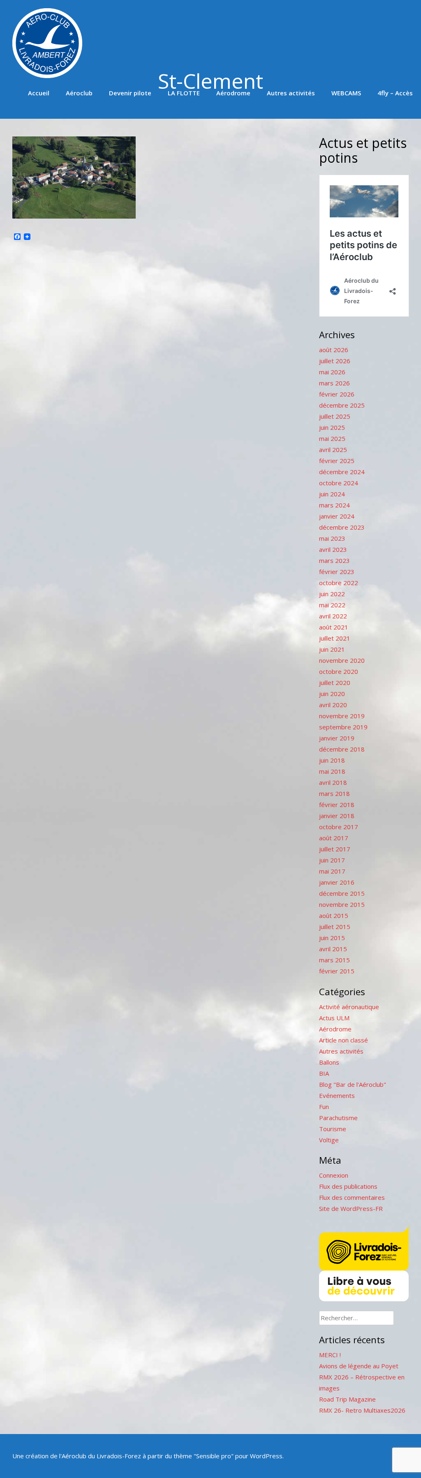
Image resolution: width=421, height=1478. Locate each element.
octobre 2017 (338, 827)
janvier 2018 (336, 816)
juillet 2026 (334, 361)
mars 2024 (334, 505)
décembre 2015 (342, 893)
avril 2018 (333, 782)
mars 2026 (334, 383)
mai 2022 (332, 605)
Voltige (329, 1140)
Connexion (333, 1175)
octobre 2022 (338, 583)
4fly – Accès (395, 93)
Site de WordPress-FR (351, 1208)
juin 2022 (332, 594)
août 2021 (333, 627)
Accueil (38, 93)
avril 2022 (333, 616)
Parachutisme (338, 1118)
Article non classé (343, 1040)
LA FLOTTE (184, 93)
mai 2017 (332, 871)
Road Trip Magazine (347, 1399)
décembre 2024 (342, 472)
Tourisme (332, 1129)
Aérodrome (233, 93)
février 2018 (336, 804)
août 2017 (333, 838)
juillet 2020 (334, 682)
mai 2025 (332, 438)
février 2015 (336, 971)
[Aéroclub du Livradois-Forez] (47, 75)
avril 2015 (333, 949)
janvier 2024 (336, 516)
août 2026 (333, 350)
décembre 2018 (342, 749)
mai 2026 (332, 372)
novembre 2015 (342, 904)
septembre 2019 (343, 727)
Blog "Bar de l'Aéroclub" (352, 1084)
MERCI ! (330, 1355)
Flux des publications (348, 1186)
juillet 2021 (334, 638)
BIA (324, 1073)
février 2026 (336, 394)
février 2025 (336, 461)
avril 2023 (333, 549)
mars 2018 (334, 793)
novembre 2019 (342, 716)
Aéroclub (79, 93)
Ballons (329, 1062)
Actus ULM (334, 1018)
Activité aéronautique (349, 1007)
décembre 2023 (342, 527)
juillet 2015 (334, 926)
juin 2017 (332, 860)
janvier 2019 (336, 738)
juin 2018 (332, 760)
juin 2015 (332, 938)
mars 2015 (334, 960)
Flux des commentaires (352, 1197)
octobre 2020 (338, 671)
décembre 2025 (342, 405)
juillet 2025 (334, 416)
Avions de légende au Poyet (358, 1366)
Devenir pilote (130, 93)
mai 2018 (332, 771)
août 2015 (333, 915)
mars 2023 (334, 560)
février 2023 (336, 571)
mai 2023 (332, 538)
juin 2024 (332, 494)
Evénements (337, 1095)
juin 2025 (332, 427)
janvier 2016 (336, 882)
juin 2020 (332, 693)
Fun (324, 1106)
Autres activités (291, 93)
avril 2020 (333, 705)
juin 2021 (332, 649)
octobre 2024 (338, 483)
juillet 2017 (334, 849)
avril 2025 (333, 449)
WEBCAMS (346, 93)
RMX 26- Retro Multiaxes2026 (362, 1410)
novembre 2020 (342, 660)
